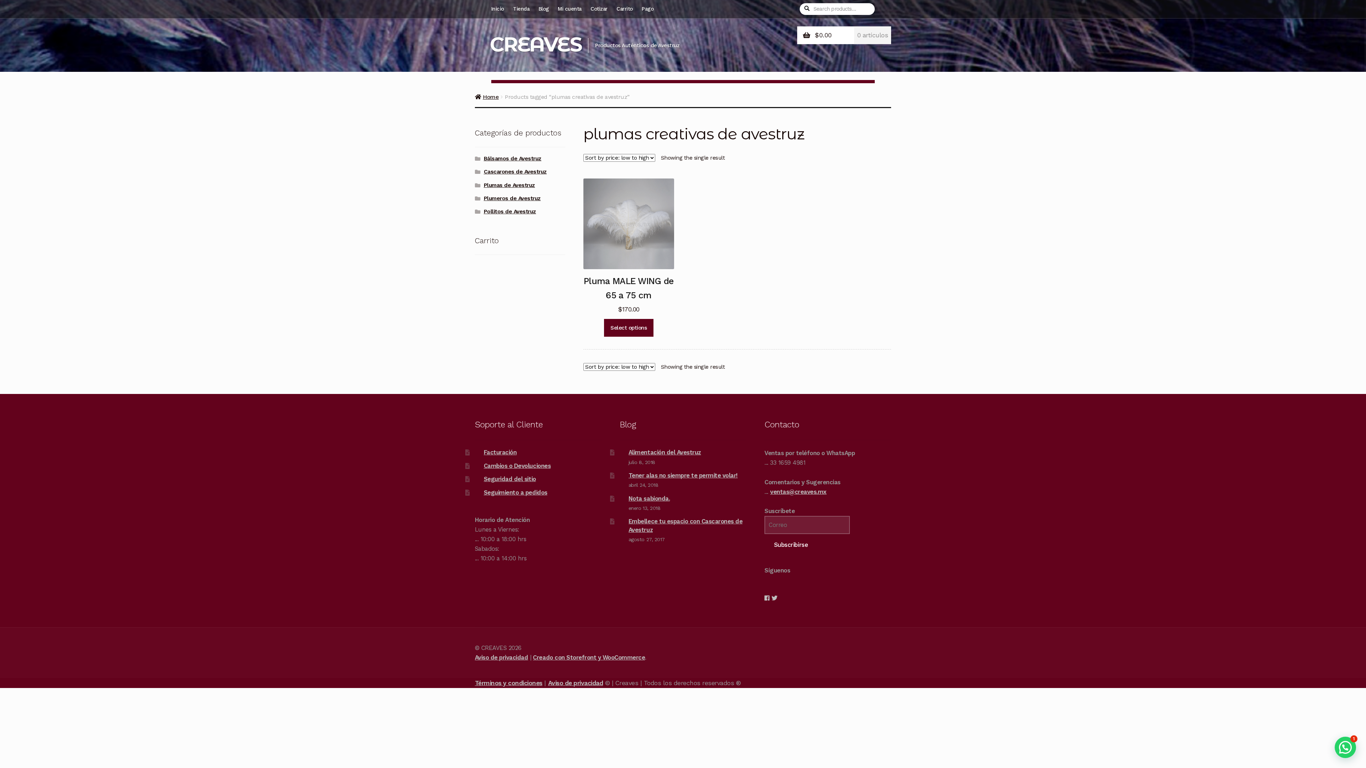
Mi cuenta (570, 9)
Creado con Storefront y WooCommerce (589, 657)
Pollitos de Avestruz (510, 211)
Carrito (624, 9)
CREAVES (536, 44)
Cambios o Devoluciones (517, 465)
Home (491, 97)
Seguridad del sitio (510, 478)
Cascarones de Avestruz (515, 172)
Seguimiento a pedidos (515, 492)
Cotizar (599, 9)
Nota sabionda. (649, 498)
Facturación (500, 452)
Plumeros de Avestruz (512, 198)
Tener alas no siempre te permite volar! (683, 475)
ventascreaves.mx (798, 491)
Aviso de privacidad (501, 657)
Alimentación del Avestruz (665, 452)
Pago (647, 9)
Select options (628, 328)
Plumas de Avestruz (509, 185)
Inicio (497, 9)
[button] (1345, 747)
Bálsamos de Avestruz (512, 158)
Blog (544, 9)
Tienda (521, 9)
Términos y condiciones (508, 683)
